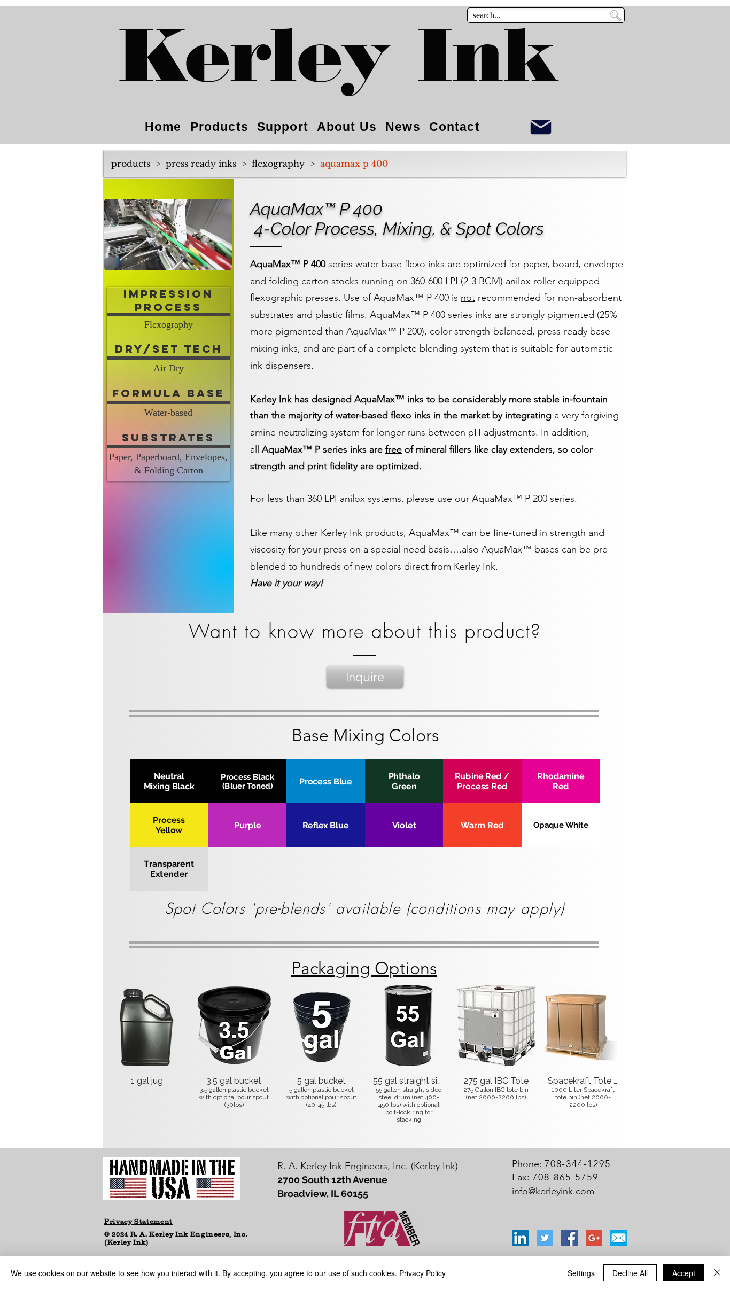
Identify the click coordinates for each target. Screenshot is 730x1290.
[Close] (717, 1272)
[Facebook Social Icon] (569, 1238)
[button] (218, 258)
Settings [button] (581, 1273)
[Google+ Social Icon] (594, 1238)
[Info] (541, 127)
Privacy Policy (422, 1273)
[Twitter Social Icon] (545, 1238)
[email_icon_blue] (618, 1238)
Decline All (630, 1273)
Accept (683, 1273)
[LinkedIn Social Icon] (520, 1238)
